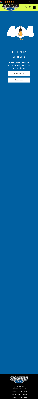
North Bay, (15, 388)
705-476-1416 (22, 394)
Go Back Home (19, 73)
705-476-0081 (22, 397)
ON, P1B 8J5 (22, 388)
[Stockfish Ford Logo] (10, 7)
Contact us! (19, 80)
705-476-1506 (22, 391)
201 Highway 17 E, (19, 386)
